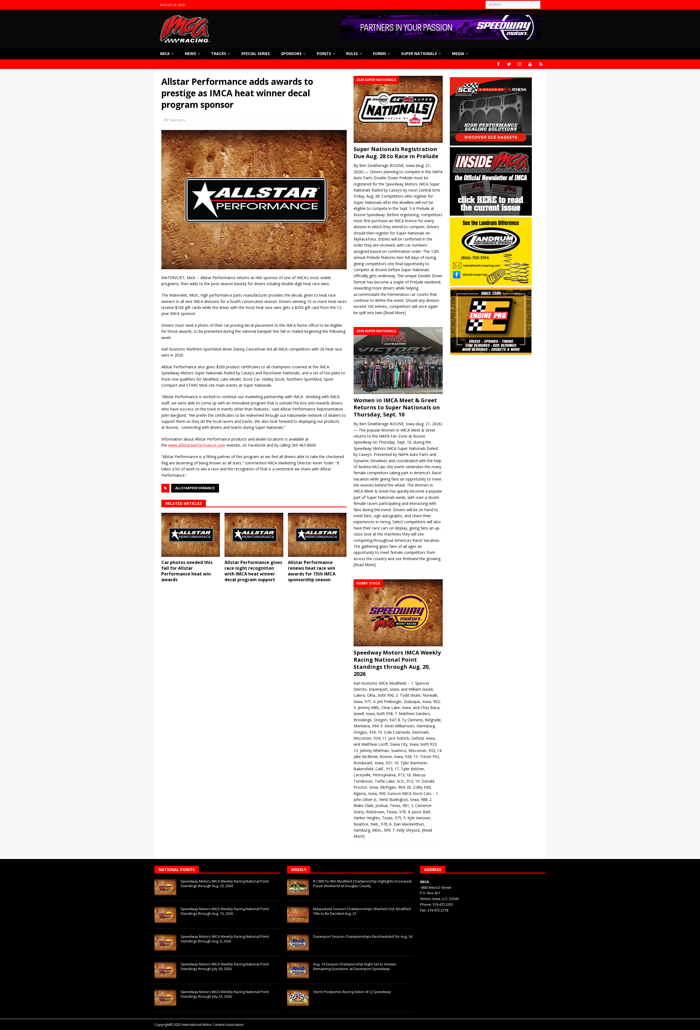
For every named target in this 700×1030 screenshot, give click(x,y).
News (190, 53)
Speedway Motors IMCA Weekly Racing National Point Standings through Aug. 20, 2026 (397, 663)
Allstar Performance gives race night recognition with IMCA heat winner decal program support (253, 570)
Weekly (298, 869)
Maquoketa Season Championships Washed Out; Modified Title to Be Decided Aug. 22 (362, 911)
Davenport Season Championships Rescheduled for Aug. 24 (362, 936)
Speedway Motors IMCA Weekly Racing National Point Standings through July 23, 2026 (224, 994)
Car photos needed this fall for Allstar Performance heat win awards (186, 570)
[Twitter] (509, 64)
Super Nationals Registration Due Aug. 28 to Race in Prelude (396, 152)
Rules (352, 53)
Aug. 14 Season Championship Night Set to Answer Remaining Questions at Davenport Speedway (354, 966)
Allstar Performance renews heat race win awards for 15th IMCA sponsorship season (312, 570)
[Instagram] (519, 64)
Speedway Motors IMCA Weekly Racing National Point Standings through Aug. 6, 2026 (224, 939)
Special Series (255, 53)
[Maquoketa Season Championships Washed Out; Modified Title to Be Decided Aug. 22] (298, 915)
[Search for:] (513, 4)
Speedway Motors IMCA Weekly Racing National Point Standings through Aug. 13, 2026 (224, 911)
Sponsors (291, 53)
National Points (177, 869)
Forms (379, 53)
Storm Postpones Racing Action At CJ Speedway (352, 991)
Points (324, 53)
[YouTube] (530, 64)
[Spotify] (541, 64)
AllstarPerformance (195, 488)
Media (458, 53)
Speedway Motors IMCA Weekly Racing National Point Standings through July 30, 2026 (224, 966)
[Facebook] (498, 64)
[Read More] (395, 312)
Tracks (218, 53)
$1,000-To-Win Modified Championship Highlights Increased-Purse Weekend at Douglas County (362, 883)
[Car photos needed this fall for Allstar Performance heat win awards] (190, 535)
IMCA (165, 53)
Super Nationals (419, 53)
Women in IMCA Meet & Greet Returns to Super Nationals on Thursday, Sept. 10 (397, 407)
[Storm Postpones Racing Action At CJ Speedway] (298, 998)
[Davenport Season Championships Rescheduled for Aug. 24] (298, 942)
